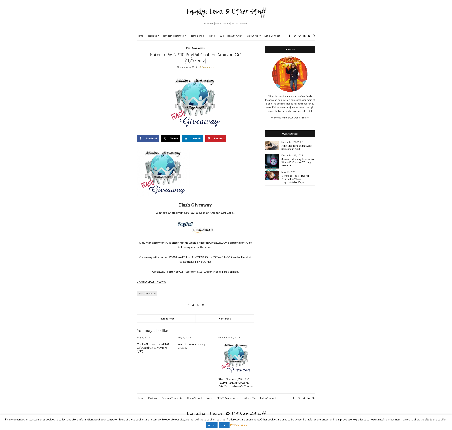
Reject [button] (224, 425)
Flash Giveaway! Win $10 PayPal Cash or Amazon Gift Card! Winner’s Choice (235, 382)
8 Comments (207, 67)
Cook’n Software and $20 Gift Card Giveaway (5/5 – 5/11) (153, 347)
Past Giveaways (195, 47)
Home (140, 35)
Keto (212, 35)
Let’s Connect (272, 35)
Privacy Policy (238, 424)
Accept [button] (211, 425)
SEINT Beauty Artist (231, 35)
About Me (252, 35)
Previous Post (166, 318)
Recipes (152, 35)
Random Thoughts (173, 35)
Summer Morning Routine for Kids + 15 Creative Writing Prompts (298, 162)
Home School (197, 35)
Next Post (225, 318)
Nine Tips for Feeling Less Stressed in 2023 (296, 147)
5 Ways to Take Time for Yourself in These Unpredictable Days (295, 179)
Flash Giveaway (147, 293)
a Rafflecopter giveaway (151, 281)
